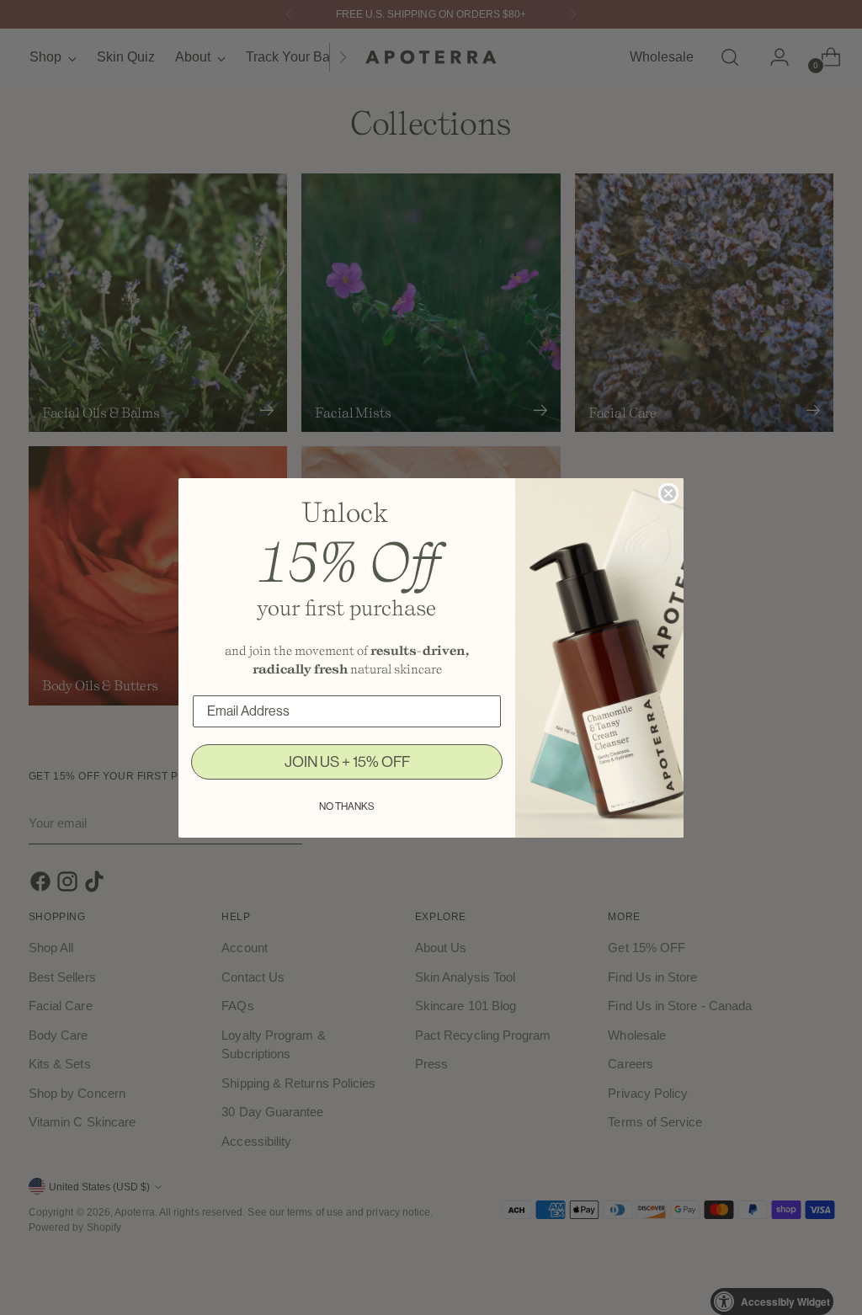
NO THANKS (347, 806)
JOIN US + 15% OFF (347, 761)
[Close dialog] (668, 493)
